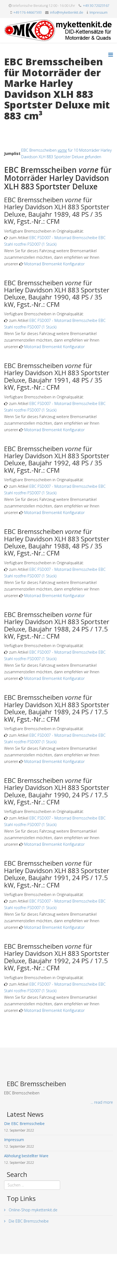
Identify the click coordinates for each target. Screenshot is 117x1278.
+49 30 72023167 (96, 5)
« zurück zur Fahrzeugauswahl (30, 127)
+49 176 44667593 (27, 12)
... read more (102, 1102)
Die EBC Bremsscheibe (28, 1221)
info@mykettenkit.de (66, 12)
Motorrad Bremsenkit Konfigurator (54, 263)
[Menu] (110, 54)
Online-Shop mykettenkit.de (32, 1209)
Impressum (98, 12)
